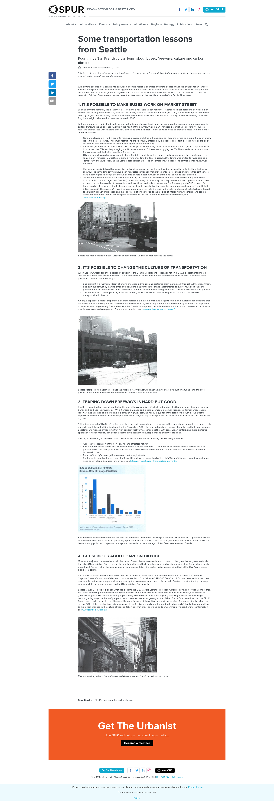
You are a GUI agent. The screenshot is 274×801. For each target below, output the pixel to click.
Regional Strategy (162, 24)
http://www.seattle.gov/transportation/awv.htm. (153, 460)
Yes (135, 797)
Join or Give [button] (86, 24)
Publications (185, 24)
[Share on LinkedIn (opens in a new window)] (52, 92)
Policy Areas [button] (121, 24)
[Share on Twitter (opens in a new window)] (52, 84)
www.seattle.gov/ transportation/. (158, 309)
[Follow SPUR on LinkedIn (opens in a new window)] (192, 9)
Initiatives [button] (140, 24)
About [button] (70, 24)
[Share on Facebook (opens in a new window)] (52, 75)
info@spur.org (177, 777)
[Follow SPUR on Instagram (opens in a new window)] (198, 9)
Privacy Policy (195, 787)
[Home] (67, 9)
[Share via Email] (52, 101)
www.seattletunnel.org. (94, 197)
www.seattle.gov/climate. (94, 609)
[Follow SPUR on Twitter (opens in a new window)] (186, 9)
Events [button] (103, 24)
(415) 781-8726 (162, 777)
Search (200, 24)
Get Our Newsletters (111, 770)
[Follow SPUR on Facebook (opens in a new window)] (179, 9)
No (139, 797)
